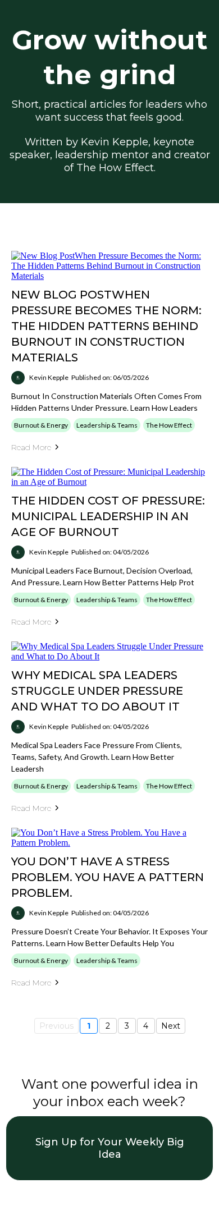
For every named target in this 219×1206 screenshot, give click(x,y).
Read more (31, 447)
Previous (56, 1026)
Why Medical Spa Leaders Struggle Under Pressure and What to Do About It (97, 690)
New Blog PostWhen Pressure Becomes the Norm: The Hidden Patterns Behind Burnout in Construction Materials (106, 326)
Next (170, 1026)
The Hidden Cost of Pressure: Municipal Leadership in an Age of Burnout (108, 516)
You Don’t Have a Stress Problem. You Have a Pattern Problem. (107, 877)
